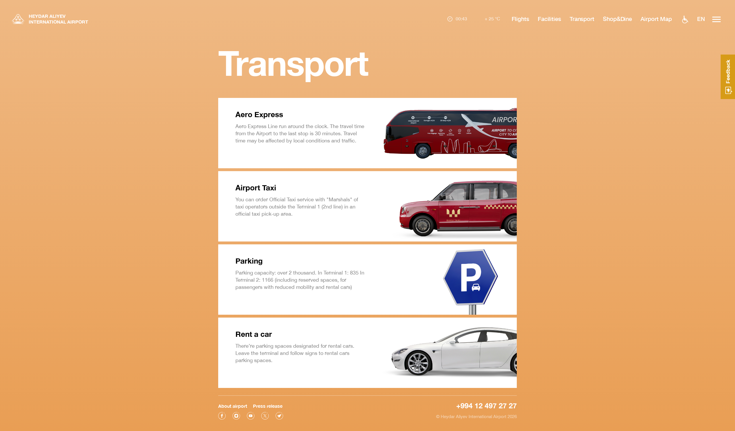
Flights (520, 18)
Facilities (549, 18)
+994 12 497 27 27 (486, 405)
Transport (582, 18)
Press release (268, 406)
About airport (232, 406)
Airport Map (656, 18)
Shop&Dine (617, 18)
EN (701, 18)
